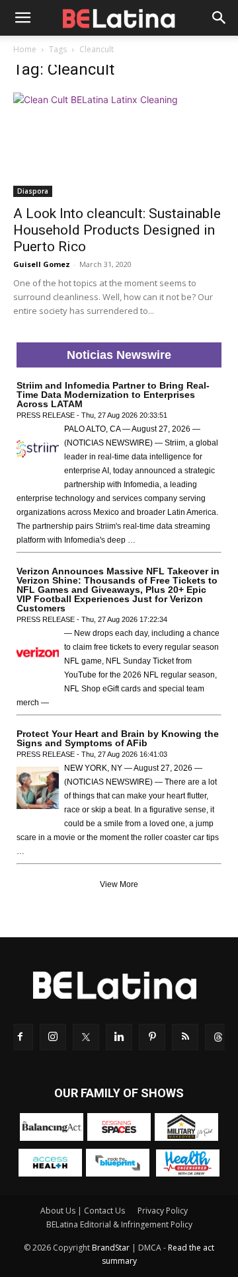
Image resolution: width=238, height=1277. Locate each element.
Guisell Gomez (41, 264)
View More (119, 884)
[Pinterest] (152, 1037)
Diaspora (32, 191)
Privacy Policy (163, 1210)
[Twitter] (86, 1037)
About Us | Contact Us (82, 1210)
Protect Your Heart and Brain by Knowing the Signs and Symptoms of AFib (118, 738)
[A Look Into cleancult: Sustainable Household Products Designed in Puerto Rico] (119, 145)
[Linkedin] (119, 1037)
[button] (22, 18)
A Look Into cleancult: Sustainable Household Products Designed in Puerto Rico (117, 230)
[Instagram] (53, 1037)
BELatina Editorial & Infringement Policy (119, 1224)
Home (24, 49)
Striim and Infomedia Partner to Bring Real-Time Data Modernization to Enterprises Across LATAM (113, 394)
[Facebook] (20, 1037)
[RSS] (185, 1037)
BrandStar (111, 1247)
